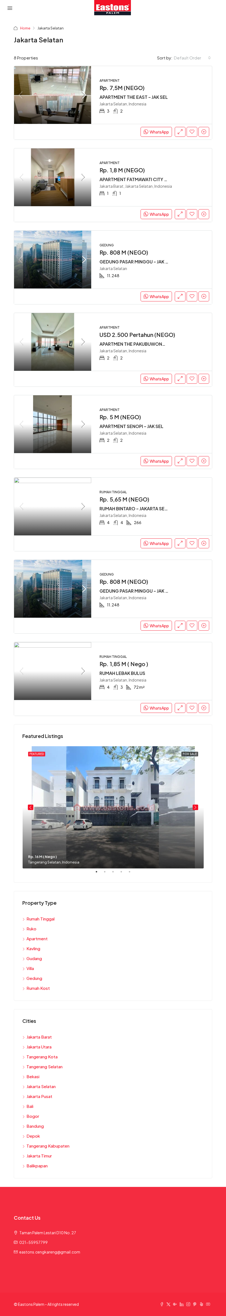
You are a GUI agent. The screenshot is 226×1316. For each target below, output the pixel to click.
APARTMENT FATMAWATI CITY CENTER (140, 179)
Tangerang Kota (42, 1056)
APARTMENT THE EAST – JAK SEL (133, 97)
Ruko (31, 928)
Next (195, 807)
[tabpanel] (113, 807)
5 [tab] (132, 874)
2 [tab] (107, 874)
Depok (33, 1135)
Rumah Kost (38, 988)
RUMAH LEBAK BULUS (122, 673)
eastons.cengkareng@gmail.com (49, 1251)
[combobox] (192, 58)
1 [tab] (99, 874)
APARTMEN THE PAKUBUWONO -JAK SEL (142, 344)
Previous (30, 807)
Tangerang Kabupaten (47, 1145)
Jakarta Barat (39, 1036)
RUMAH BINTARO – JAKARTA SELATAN (138, 508)
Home (25, 28)
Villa (30, 968)
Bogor (32, 1116)
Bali (29, 1106)
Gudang (34, 958)
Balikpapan (37, 1165)
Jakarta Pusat (39, 1096)
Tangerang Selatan (44, 1066)
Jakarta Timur (39, 1155)
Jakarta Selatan (41, 1086)
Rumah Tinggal (40, 918)
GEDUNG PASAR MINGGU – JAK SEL (136, 262)
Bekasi (32, 1076)
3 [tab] (116, 874)
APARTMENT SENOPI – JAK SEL (131, 426)
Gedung (34, 978)
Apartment (37, 938)
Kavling (33, 948)
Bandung (35, 1126)
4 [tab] (124, 874)
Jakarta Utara (39, 1046)
